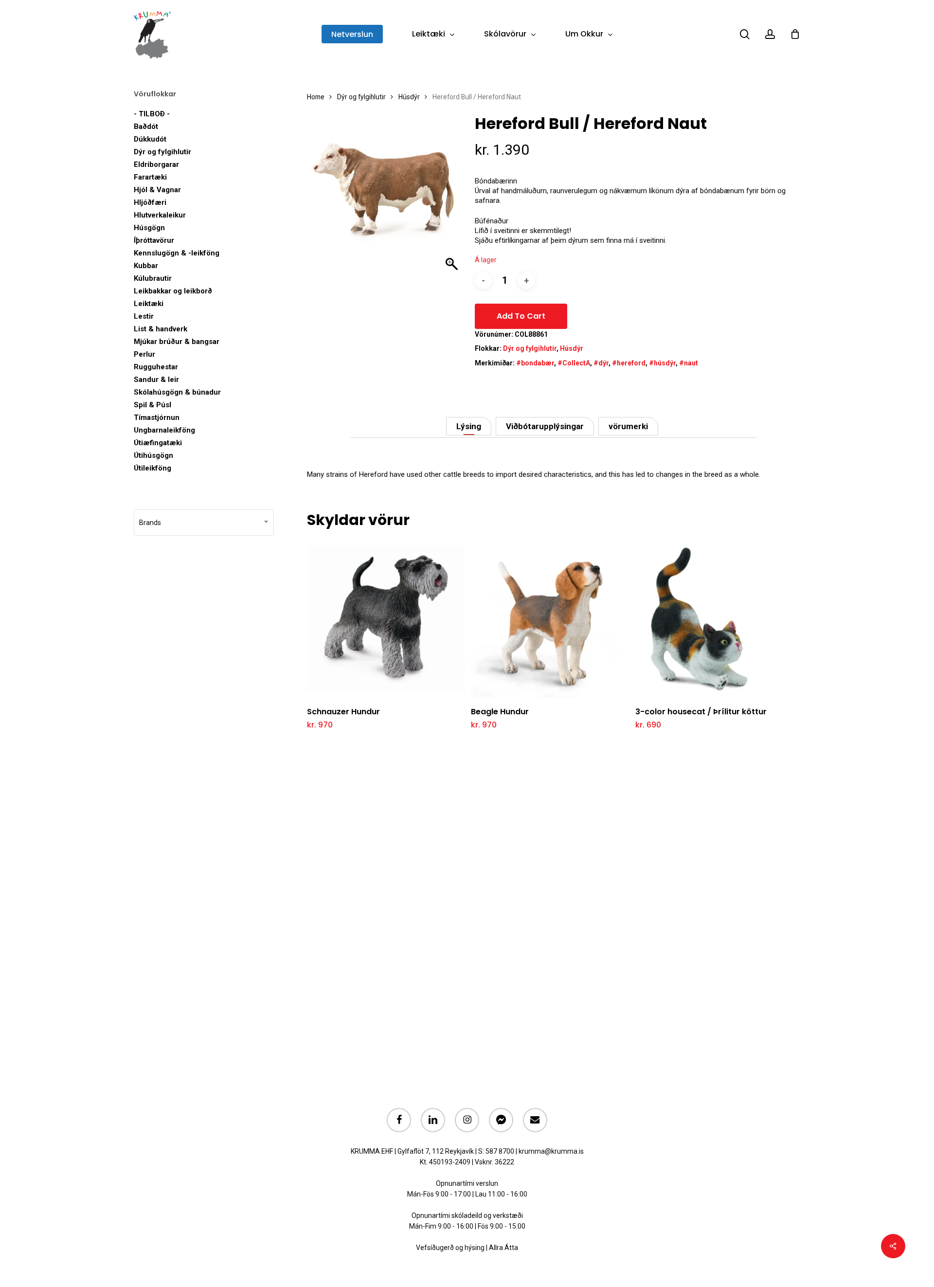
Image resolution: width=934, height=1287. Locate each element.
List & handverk (160, 329)
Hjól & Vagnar (157, 189)
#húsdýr (662, 363)
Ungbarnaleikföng (164, 430)
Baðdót (146, 126)
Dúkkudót (150, 139)
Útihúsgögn (153, 455)
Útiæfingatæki (158, 442)
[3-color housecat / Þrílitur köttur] (714, 619)
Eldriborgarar (156, 164)
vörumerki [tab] (628, 426)
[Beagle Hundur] (550, 619)
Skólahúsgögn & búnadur (177, 392)
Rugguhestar (156, 367)
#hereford (629, 363)
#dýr (601, 363)
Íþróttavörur (154, 240)
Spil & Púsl (152, 404)
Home (315, 97)
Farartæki (150, 177)
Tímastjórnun (157, 417)
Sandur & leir (156, 379)
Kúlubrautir (153, 278)
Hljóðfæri (150, 202)
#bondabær (535, 363)
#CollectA (573, 363)
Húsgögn (149, 227)
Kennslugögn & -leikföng (176, 253)
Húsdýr (409, 97)
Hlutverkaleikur (160, 215)
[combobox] (204, 522)
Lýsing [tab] (468, 426)
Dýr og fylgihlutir (162, 151)
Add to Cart (521, 316)
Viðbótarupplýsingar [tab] (545, 426)
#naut (688, 363)
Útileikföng (152, 468)
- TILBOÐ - (152, 113)
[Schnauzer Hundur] (386, 619)
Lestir (144, 316)
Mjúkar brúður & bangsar (176, 341)
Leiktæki (148, 303)
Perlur (144, 354)
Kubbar (146, 265)
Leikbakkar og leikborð (173, 291)
